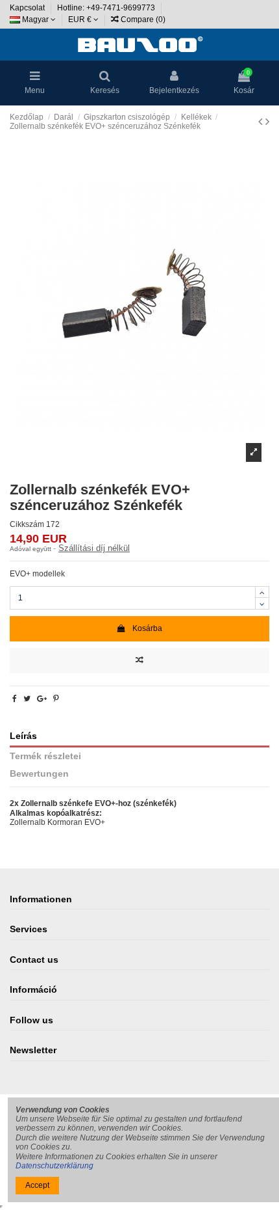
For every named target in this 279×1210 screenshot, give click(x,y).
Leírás (23, 736)
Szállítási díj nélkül (94, 548)
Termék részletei (45, 756)
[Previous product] (261, 121)
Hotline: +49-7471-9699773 (107, 7)
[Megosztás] (14, 698)
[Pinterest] (56, 698)
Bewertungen (39, 774)
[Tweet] (26, 698)
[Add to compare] (139, 660)
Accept (37, 1185)
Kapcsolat (28, 7)
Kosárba (147, 628)
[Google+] (42, 698)
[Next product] (267, 121)
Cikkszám (27, 524)
